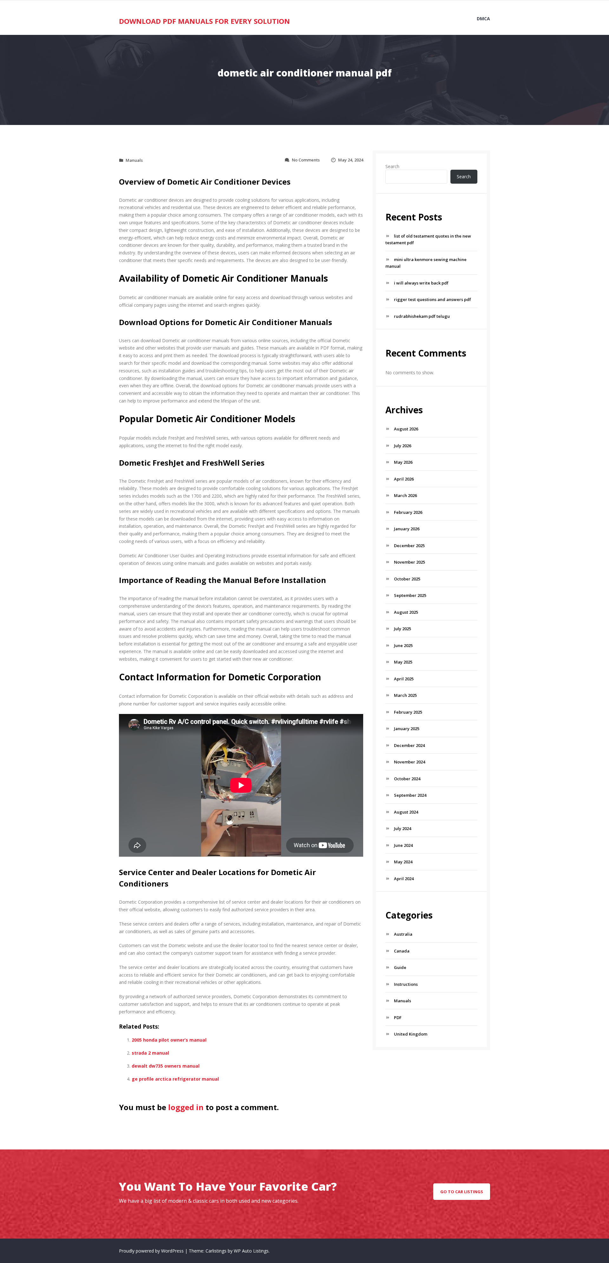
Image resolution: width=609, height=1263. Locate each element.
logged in (186, 1107)
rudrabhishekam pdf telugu (422, 316)
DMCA (483, 19)
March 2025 (405, 695)
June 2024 (403, 845)
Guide (400, 967)
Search (392, 166)
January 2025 (406, 728)
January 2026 (406, 529)
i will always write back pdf (421, 283)
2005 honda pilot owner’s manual (169, 1040)
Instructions (406, 984)
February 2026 (408, 512)
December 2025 (409, 545)
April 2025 (404, 679)
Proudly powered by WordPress (152, 1251)
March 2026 (405, 495)
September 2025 (410, 595)
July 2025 (402, 629)
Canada (401, 951)
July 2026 (402, 445)
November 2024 (409, 762)
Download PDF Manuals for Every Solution (204, 21)
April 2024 (404, 878)
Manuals (134, 160)
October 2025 (407, 579)
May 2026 (403, 462)
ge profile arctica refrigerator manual (175, 1079)
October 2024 (407, 779)
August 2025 (406, 612)
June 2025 (403, 645)
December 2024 (409, 745)
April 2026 (404, 479)
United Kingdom (410, 1034)
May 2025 (403, 662)
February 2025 (408, 712)
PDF (398, 1017)
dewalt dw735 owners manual (166, 1066)
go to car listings (461, 1191)
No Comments (306, 160)
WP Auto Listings (251, 1251)
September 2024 (410, 795)
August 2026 (406, 429)
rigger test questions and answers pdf (432, 299)
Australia (403, 934)
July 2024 (402, 828)
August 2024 (406, 812)
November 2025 (409, 562)
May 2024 (403, 862)
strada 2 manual (150, 1053)
